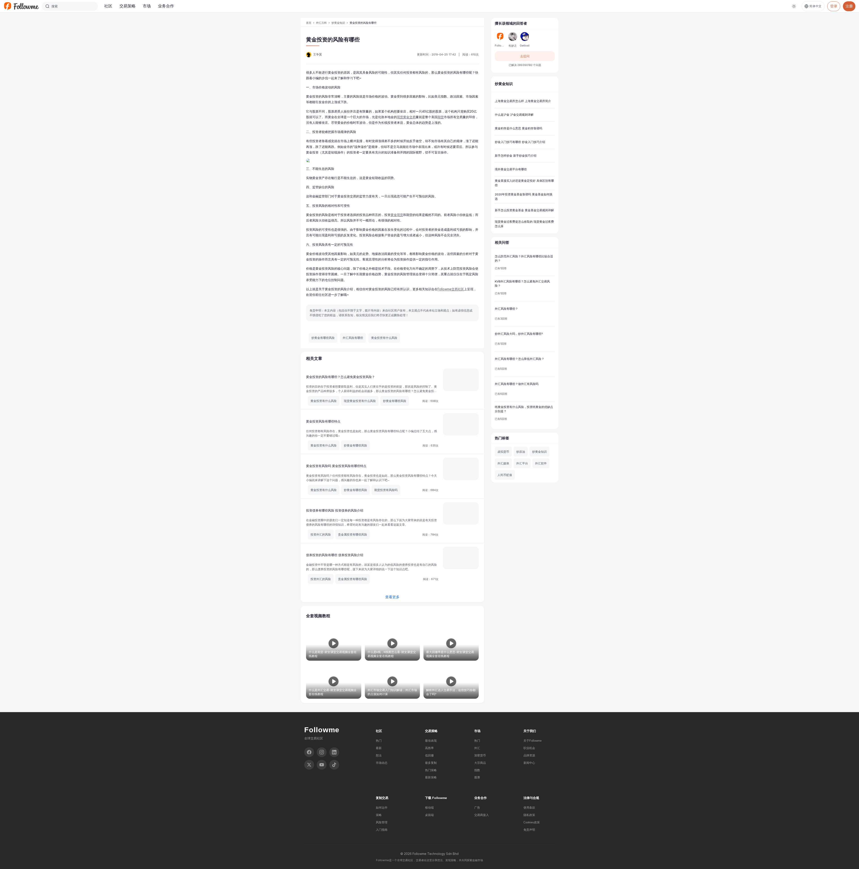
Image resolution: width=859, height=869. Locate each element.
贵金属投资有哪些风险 (352, 534)
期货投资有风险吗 (386, 490)
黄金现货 (397, 215)
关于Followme (532, 740)
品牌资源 (529, 755)
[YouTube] (322, 765)
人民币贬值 (505, 475)
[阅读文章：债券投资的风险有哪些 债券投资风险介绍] (461, 558)
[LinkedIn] (334, 752)
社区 (108, 6)
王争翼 (317, 54)
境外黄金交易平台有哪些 (511, 169)
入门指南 (381, 829)
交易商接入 (481, 815)
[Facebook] (309, 752)
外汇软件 (541, 463)
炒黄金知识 (338, 22)
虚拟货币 (503, 451)
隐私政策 (529, 815)
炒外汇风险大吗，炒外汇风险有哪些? (519, 333)
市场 (147, 6)
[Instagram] (322, 752)
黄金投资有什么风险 (384, 337)
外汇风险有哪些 (353, 337)
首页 (308, 22)
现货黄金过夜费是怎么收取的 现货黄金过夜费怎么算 (524, 224)
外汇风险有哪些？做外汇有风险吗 (516, 384)
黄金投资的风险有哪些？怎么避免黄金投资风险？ (340, 377)
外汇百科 (321, 22)
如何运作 (381, 807)
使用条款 (529, 807)
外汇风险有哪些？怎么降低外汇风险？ (519, 359)
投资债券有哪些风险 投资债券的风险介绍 (334, 510)
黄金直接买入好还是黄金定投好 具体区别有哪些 (524, 183)
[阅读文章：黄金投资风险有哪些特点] (461, 424)
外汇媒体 (503, 463)
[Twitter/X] (309, 765)
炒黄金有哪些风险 (323, 337)
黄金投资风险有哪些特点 (323, 421)
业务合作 (166, 6)
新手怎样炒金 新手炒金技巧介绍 (515, 155)
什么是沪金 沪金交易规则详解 (514, 114)
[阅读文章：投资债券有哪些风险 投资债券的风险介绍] (461, 513)
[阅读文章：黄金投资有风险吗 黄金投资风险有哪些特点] (461, 469)
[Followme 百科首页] (21, 6)
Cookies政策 (531, 822)
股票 (477, 777)
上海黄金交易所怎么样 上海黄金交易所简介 (523, 101)
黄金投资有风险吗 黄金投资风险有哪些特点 (336, 466)
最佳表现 (431, 740)
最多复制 (431, 762)
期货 (441, 117)
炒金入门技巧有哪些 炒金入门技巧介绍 (520, 142)
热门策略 (431, 770)
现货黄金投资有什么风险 (360, 401)
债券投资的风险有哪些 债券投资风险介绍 (334, 555)
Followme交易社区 (451, 289)
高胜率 (429, 748)
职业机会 (529, 748)
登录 (833, 6)
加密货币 (480, 755)
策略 (379, 815)
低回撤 (429, 755)
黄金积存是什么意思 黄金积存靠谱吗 (518, 128)
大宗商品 (480, 762)
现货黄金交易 (406, 117)
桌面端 (429, 815)
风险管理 (381, 822)
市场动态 (381, 762)
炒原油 (520, 451)
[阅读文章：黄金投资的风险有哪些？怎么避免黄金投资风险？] (461, 380)
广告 (477, 807)
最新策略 (431, 777)
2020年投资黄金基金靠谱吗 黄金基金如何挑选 (523, 196)
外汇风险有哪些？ (506, 308)
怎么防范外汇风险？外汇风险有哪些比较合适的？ (524, 258)
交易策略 (127, 6)
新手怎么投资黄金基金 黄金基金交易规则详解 (524, 210)
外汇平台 (522, 463)
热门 (379, 740)
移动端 (429, 807)
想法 (379, 755)
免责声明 (529, 829)
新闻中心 (529, 762)
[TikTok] (334, 765)
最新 (379, 748)
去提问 (524, 56)
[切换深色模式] (794, 6)
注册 (849, 6)
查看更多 (392, 597)
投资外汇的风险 (320, 534)
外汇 (477, 748)
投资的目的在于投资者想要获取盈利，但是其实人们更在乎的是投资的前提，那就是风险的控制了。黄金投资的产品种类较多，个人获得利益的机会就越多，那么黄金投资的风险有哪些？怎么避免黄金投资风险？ (371, 391)
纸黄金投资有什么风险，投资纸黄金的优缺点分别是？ (524, 409)
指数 (477, 770)
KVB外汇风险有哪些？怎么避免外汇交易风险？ (522, 284)
